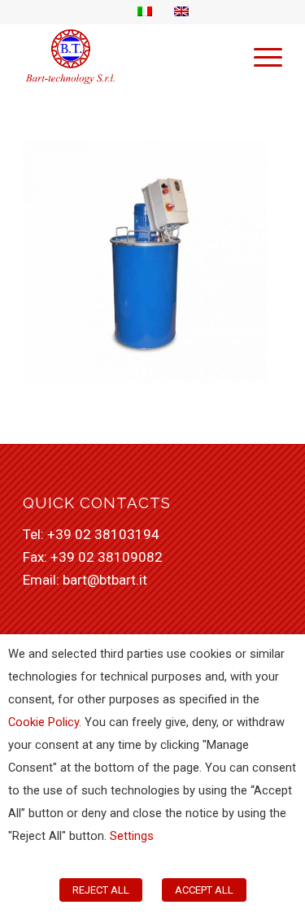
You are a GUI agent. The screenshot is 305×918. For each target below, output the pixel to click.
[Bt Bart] (126, 56)
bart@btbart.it (105, 580)
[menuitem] (259, 56)
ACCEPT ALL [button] (204, 890)
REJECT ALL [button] (100, 890)
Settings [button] (132, 836)
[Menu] (259, 56)
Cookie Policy (43, 722)
